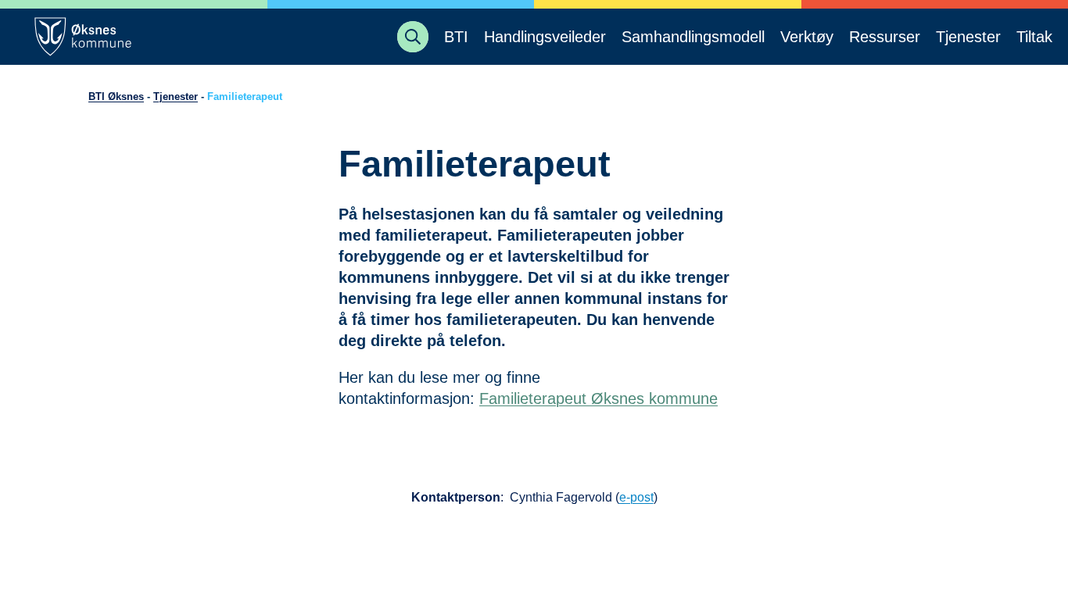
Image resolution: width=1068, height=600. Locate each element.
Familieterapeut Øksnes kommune (598, 398)
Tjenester (175, 96)
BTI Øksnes (116, 96)
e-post (636, 497)
